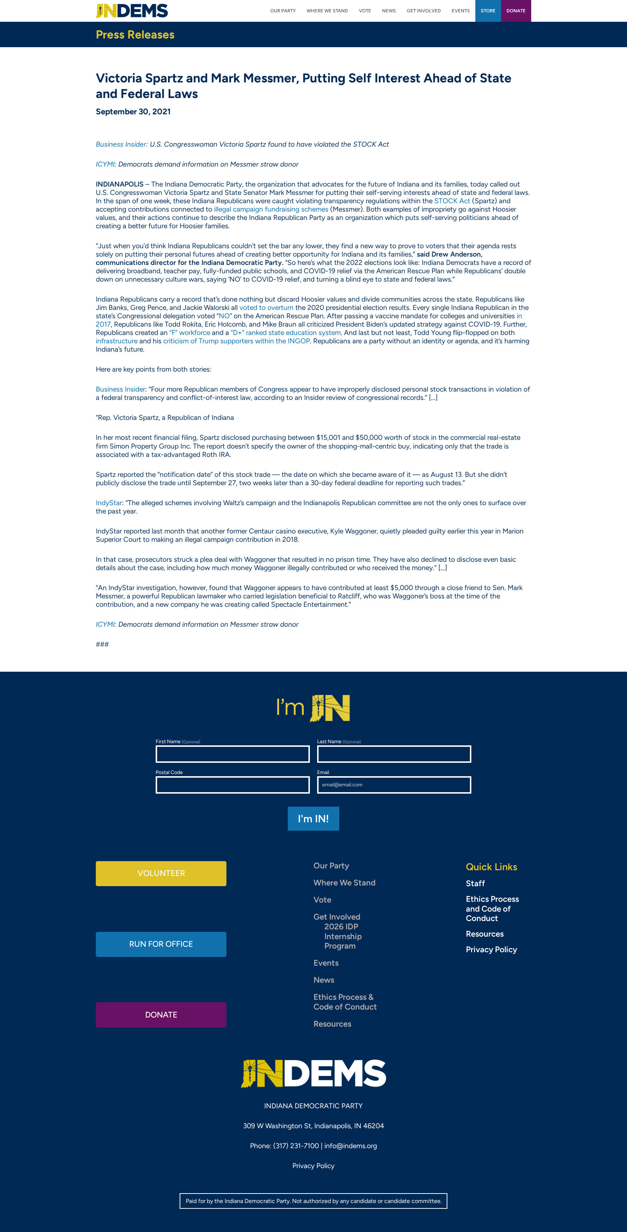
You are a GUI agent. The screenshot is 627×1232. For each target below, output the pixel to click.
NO (224, 316)
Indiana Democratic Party (132, 11)
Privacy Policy (491, 949)
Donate (161, 1015)
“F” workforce (189, 332)
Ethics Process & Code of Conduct (345, 1002)
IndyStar (109, 503)
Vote (322, 900)
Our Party (331, 866)
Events (326, 963)
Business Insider (120, 389)
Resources (332, 1024)
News (324, 980)
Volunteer (161, 873)
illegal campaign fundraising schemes (271, 209)
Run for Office (161, 944)
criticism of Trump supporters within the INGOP (236, 341)
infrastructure (117, 341)
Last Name (339, 741)
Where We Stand (345, 883)
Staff (475, 883)
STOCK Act (452, 201)
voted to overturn (266, 307)
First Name (178, 741)
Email (323, 772)
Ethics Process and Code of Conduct (492, 909)
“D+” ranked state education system (286, 332)
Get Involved (337, 917)
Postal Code (169, 772)
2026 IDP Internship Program (343, 936)
